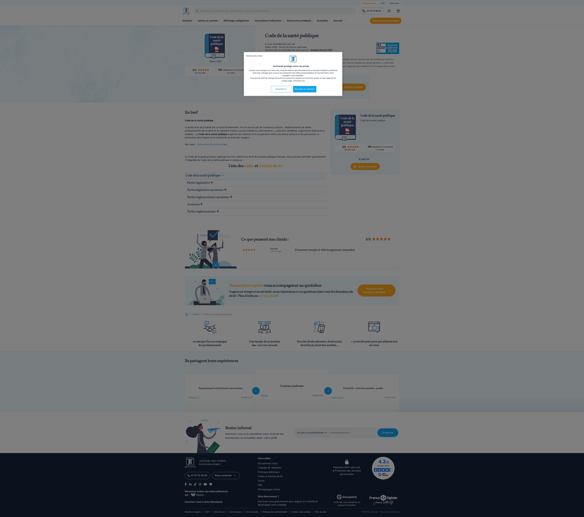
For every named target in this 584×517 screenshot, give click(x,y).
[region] (293, 74)
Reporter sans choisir (254, 56)
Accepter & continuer (305, 89)
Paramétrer (281, 89)
